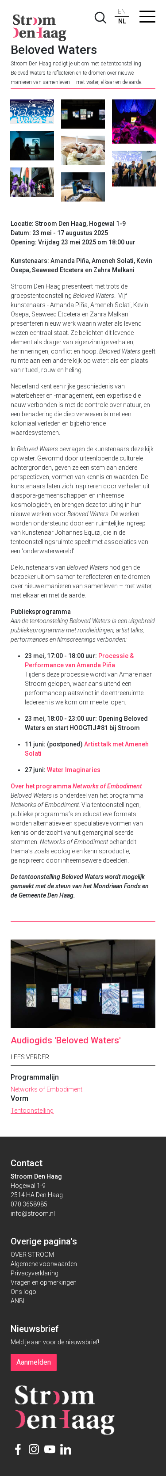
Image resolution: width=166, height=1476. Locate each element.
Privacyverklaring (34, 1273)
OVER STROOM (32, 1254)
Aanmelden (33, 1362)
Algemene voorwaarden (44, 1263)
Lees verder (30, 1057)
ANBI (17, 1301)
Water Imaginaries (73, 769)
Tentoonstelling (32, 1110)
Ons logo (23, 1291)
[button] (147, 19)
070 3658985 (29, 1204)
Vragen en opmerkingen (44, 1282)
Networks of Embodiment (46, 1089)
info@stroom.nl (33, 1213)
